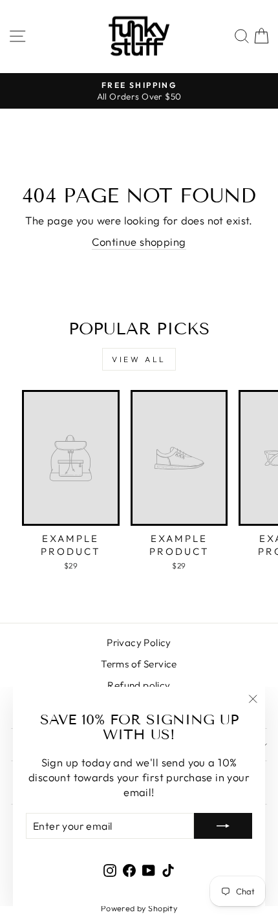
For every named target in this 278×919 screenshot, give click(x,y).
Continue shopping (139, 241)
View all (139, 359)
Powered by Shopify (139, 908)
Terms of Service (139, 664)
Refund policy (138, 685)
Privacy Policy (139, 642)
